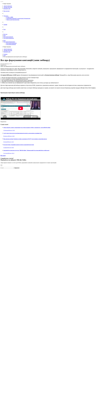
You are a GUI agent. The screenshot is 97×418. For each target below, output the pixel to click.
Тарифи (5, 24)
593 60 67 (7, 6)
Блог (4, 29)
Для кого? (5, 15)
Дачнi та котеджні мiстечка (12, 19)
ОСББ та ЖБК (9, 17)
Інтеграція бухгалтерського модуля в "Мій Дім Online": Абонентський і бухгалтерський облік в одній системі (26, 150)
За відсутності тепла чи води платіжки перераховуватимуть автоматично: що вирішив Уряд (22, 133)
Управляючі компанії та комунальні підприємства (18, 18)
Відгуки (5, 34)
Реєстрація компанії (8, 36)
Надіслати (17, 167)
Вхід (4, 35)
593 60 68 (7, 7)
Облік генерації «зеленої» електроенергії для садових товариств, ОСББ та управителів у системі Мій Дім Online (26, 127)
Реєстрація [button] (9, 41)
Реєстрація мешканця (8, 38)
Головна (5, 54)
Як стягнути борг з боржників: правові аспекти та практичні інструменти (18, 144)
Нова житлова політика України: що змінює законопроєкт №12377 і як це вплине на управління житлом (25, 138)
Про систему (6, 11)
